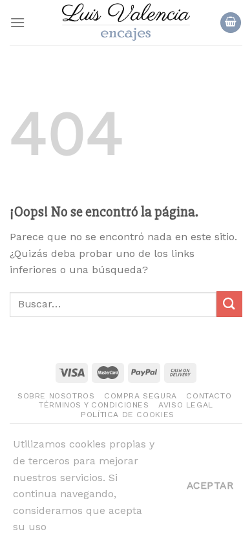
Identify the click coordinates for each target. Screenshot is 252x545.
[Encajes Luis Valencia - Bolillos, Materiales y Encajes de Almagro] (126, 22)
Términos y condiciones (94, 404)
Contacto (208, 395)
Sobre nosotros (56, 395)
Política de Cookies (127, 414)
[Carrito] (230, 23)
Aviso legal (185, 404)
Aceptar (210, 485)
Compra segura (140, 395)
